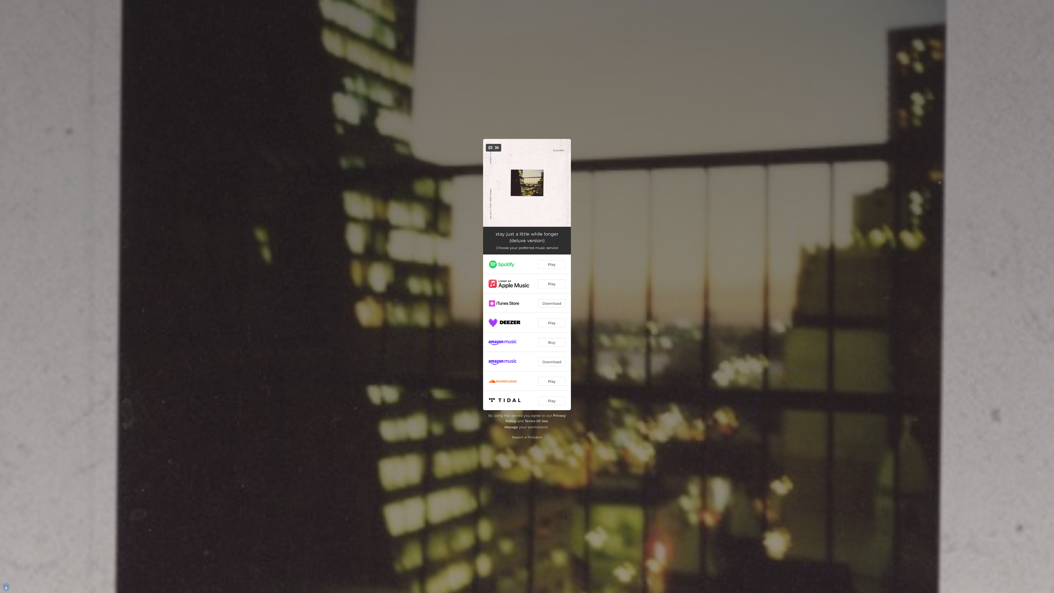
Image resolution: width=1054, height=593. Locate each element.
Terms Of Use (536, 421)
